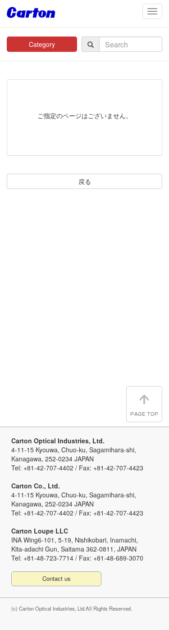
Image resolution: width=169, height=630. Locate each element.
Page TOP (144, 404)
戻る (84, 181)
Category (42, 44)
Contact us (56, 578)
